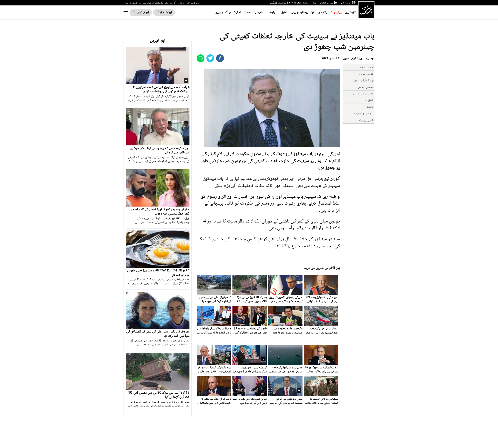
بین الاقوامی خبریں (352, 58)
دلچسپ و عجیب (364, 113)
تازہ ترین (350, 12)
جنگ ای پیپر (223, 12)
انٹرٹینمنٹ (272, 12)
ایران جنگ (336, 12)
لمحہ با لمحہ (366, 67)
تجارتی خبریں (366, 87)
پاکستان (322, 12)
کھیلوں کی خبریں (363, 93)
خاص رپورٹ (366, 120)
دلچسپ (258, 12)
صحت (247, 12)
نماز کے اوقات (326, 3)
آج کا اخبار (165, 12)
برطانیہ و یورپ (299, 12)
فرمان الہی (345, 3)
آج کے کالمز (142, 12)
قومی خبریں (366, 74)
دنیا (313, 12)
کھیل (284, 12)
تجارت (237, 12)
